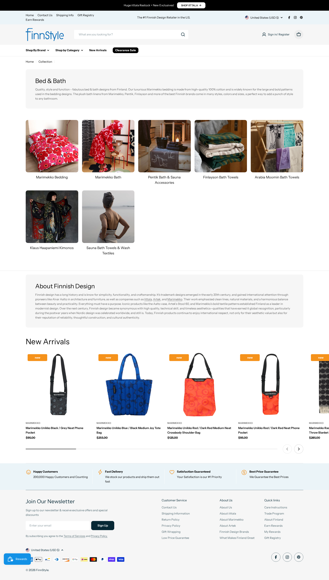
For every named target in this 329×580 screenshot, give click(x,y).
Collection (45, 61)
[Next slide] (298, 449)
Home (30, 15)
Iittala (148, 299)
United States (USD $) (264, 17)
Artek (157, 299)
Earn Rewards (35, 20)
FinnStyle (42, 570)
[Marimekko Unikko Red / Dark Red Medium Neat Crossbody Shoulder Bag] (199, 384)
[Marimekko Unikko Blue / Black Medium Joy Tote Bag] (129, 384)
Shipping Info (65, 15)
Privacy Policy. (99, 536)
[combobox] (131, 34)
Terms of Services (74, 536)
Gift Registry (85, 15)
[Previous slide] (287, 449)
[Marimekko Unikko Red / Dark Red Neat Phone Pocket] (270, 384)
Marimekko (174, 299)
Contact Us (45, 15)
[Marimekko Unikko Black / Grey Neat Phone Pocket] (58, 384)
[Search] (183, 34)
